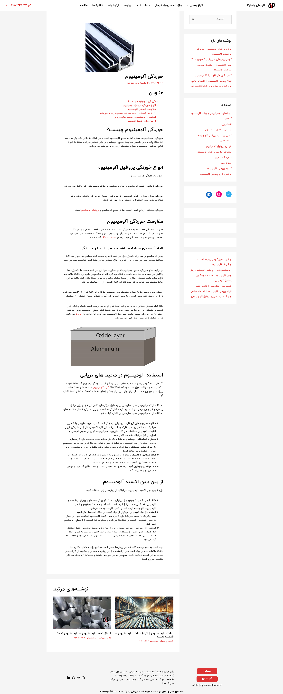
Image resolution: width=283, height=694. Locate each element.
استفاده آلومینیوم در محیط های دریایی (135, 117)
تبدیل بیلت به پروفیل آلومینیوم (215, 135)
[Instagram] (219, 194)
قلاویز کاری (226, 163)
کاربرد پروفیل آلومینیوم (219, 168)
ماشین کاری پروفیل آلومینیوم (216, 174)
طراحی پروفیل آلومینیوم (219, 146)
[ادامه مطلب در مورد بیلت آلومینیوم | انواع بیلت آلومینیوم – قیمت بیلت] (144, 612)
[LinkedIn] (209, 195)
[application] (188, 5)
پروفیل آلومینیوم (90, 210)
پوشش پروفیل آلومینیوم (218, 130)
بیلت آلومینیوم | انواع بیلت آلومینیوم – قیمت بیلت (144, 635)
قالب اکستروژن (223, 157)
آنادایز (228, 118)
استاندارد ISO (109, 237)
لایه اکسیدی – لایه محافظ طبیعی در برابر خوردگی (126, 113)
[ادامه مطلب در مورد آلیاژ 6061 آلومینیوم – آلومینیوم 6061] (82, 612)
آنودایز (79, 314)
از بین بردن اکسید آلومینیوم (141, 121)
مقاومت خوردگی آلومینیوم (142, 109)
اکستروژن (226, 124)
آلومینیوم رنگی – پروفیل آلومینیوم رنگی (211, 59)
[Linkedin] (68, 677)
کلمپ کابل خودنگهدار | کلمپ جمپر (214, 75)
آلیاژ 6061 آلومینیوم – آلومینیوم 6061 (84, 633)
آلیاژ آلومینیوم (101, 387)
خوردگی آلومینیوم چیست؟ (142, 101)
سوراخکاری (226, 141)
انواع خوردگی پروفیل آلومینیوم (139, 105)
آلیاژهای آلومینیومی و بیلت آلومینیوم (211, 113)
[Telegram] (229, 194)
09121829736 (16, 5)
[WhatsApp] (73, 677)
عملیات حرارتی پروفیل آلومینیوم (215, 152)
